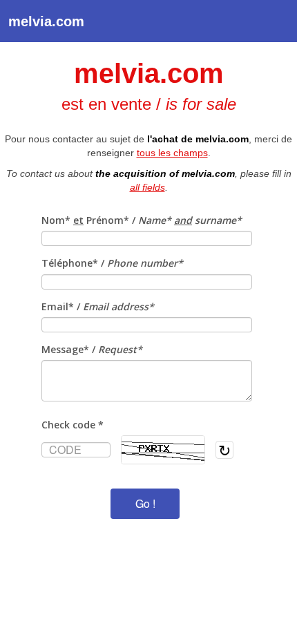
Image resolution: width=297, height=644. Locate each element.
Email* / (97, 306)
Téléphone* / (112, 262)
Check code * (72, 424)
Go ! (145, 503)
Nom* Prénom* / (141, 220)
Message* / (91, 349)
